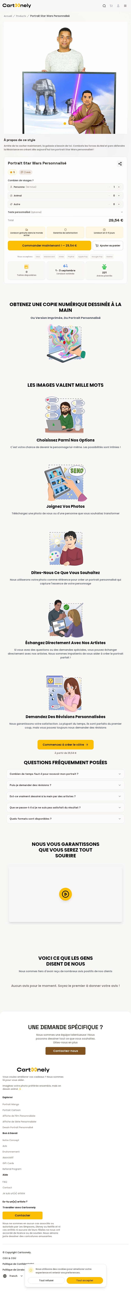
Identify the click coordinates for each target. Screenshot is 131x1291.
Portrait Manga (11, 1104)
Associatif (8, 1157)
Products (21, 16)
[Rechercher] (104, 6)
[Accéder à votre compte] (118, 6)
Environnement (11, 1151)
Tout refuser (46, 1280)
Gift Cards (8, 1163)
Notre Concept (11, 1140)
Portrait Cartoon (12, 1110)
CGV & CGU (9, 1258)
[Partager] (120, 164)
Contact (7, 1187)
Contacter (22, 1215)
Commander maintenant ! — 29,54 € (49, 245)
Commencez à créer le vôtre (63, 745)
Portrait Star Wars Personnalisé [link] (50, 16)
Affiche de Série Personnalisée (19, 1121)
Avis (5, 1146)
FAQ (5, 1181)
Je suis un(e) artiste (14, 1193)
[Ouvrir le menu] (125, 6)
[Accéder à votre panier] (111, 6)
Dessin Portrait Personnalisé (18, 1127)
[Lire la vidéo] (65, 894)
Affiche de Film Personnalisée (19, 1115)
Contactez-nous (65, 1051)
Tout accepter (84, 1280)
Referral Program (12, 1169)
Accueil (8, 16)
